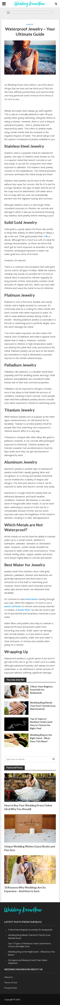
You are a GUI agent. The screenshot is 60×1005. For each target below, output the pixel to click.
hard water (32, 599)
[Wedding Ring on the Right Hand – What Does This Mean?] (16, 740)
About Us (8, 977)
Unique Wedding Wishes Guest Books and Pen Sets (29, 848)
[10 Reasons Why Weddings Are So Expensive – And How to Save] (30, 869)
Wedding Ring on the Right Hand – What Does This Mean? (41, 738)
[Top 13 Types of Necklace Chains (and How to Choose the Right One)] (16, 723)
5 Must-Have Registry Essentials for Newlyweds (41, 689)
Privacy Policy (10, 987)
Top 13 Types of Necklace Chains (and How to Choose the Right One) (41, 724)
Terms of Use (10, 982)
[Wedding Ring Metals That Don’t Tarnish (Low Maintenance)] (16, 707)
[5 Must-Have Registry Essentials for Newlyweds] (16, 691)
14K (46, 236)
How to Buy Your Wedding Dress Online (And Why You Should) (28, 807)
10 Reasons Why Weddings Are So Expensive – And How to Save (25, 889)
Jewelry (30, 24)
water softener (12, 606)
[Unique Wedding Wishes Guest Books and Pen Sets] (30, 828)
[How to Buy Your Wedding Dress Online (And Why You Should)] (30, 787)
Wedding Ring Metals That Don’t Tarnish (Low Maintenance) (42, 705)
